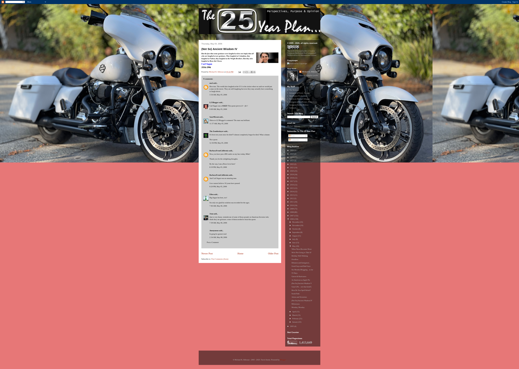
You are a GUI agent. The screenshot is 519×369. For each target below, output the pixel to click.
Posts (292, 136)
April (294, 312)
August (295, 236)
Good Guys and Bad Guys (301, 266)
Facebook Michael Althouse (299, 99)
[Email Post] (239, 72)
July (294, 239)
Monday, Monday (298, 307)
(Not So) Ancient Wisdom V (302, 283)
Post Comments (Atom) (219, 259)
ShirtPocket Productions (298, 96)
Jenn (211, 214)
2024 (292, 157)
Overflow (295, 259)
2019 (292, 174)
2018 (292, 178)
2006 (292, 219)
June (294, 243)
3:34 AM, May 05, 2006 (218, 95)
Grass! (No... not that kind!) (301, 287)
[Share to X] (249, 72)
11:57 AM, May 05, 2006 (218, 124)
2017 (292, 181)
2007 (292, 216)
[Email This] (244, 72)
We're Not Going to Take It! (301, 252)
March (294, 315)
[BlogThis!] (246, 72)
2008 (292, 212)
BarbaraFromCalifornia (218, 151)
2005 (292, 326)
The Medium (294, 90)
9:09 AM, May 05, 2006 (218, 109)
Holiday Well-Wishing (300, 256)
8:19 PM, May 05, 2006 (218, 167)
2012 (292, 198)
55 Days (294, 273)
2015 (292, 188)
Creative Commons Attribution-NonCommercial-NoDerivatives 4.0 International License (301, 53)
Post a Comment (213, 242)
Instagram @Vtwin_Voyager (299, 93)
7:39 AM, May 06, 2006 (218, 223)
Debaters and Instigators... (301, 263)
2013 (292, 195)
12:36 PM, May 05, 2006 (218, 143)
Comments (294, 140)
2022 (292, 164)
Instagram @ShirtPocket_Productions (303, 102)
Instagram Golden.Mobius (298, 105)
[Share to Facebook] (251, 72)
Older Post (273, 253)
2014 (292, 192)
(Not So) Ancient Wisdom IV (219, 49)
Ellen (211, 194)
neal (211, 83)
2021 (292, 168)
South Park (296, 294)
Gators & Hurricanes (299, 276)
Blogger (283, 360)
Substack (292, 108)
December (296, 222)
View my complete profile (308, 75)
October (295, 229)
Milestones (296, 304)
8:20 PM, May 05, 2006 (218, 187)
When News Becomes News (302, 249)
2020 (292, 171)
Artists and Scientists (299, 297)
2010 (292, 205)
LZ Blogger (214, 102)
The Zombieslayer (216, 131)
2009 (292, 209)
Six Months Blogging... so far (302, 270)
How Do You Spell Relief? (301, 290)
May (294, 246)
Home (240, 253)
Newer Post (207, 253)
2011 (292, 202)
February (295, 319)
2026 (292, 150)
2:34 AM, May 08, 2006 (218, 237)
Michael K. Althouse (309, 72)
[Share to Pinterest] (254, 72)
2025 (292, 154)
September (296, 232)
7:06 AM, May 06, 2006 (218, 206)
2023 (292, 161)
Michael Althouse (293, 126)
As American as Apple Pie (301, 280)
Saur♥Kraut (214, 117)
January (295, 322)
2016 (292, 185)
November (296, 225)
